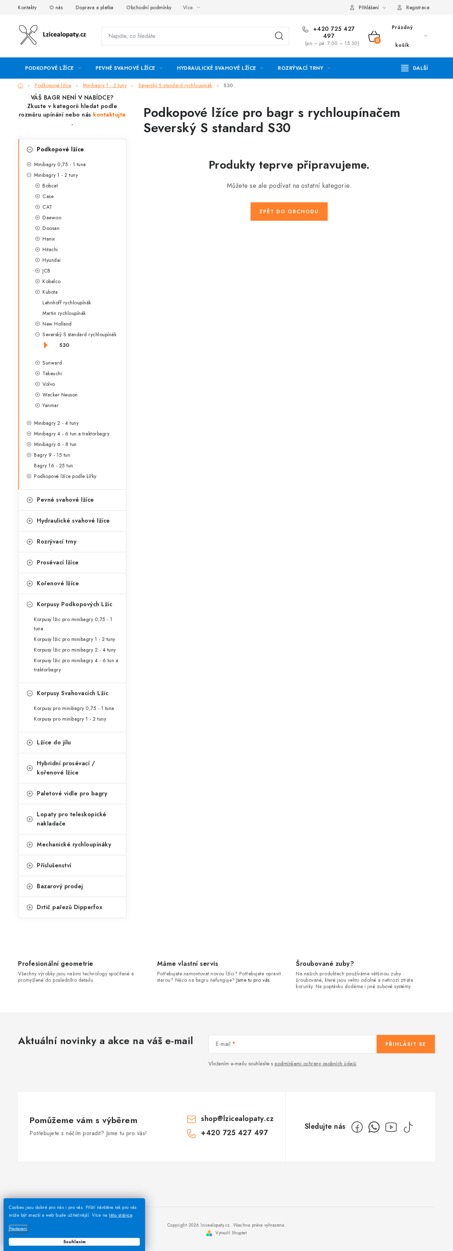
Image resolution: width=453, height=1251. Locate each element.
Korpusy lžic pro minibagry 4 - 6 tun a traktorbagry (76, 665)
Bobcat (50, 185)
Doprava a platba (95, 7)
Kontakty (27, 7)
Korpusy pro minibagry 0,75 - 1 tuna (74, 708)
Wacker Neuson (60, 394)
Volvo (48, 384)
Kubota (50, 291)
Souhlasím (74, 1242)
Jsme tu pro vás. (253, 980)
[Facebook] (357, 1127)
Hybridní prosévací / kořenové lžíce (66, 768)
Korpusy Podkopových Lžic (74, 604)
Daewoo (51, 217)
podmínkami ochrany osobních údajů (315, 1063)
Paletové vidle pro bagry (72, 793)
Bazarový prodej (60, 886)
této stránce (120, 1215)
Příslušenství (54, 865)
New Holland (57, 323)
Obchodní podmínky (149, 7)
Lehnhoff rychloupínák (66, 302)
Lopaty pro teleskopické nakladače (72, 819)
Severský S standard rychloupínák (79, 334)
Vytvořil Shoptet (231, 1233)
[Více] (414, 68)
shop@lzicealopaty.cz (237, 1119)
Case (47, 196)
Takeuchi (52, 373)
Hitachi (50, 249)
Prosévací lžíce (58, 562)
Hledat (279, 36)
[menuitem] (53, 68)
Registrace (417, 7)
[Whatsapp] (374, 1127)
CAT (47, 206)
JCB (46, 270)
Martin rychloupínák (64, 313)
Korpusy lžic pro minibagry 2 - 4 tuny (75, 649)
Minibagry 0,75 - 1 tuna (60, 164)
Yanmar (50, 405)
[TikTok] (408, 1127)
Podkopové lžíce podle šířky (65, 476)
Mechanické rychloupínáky (74, 844)
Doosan (50, 228)
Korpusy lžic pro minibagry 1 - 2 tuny (74, 639)
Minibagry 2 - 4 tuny (56, 423)
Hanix (48, 238)
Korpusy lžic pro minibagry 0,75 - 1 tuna (73, 624)
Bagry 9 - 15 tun (52, 454)
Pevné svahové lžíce (65, 500)
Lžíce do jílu (54, 742)
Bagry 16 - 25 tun (53, 465)
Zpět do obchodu (289, 211)
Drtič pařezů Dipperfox (69, 907)
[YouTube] (391, 1127)
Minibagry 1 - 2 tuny (56, 175)
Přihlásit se (405, 1044)
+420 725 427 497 (333, 33)
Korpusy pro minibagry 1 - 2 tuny (70, 718)
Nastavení (18, 1228)
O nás (56, 7)
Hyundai (51, 260)
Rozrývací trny (56, 541)
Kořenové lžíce (58, 583)
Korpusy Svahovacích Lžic (72, 693)
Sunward (52, 362)
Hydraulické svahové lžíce (73, 521)
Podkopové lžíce (60, 149)
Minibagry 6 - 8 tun (55, 444)
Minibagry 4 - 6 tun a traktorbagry (71, 433)
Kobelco (51, 281)
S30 (64, 345)
